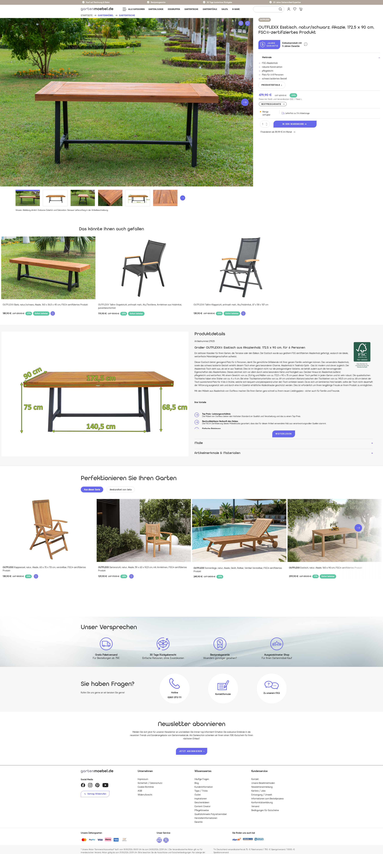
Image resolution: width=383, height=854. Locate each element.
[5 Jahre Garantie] (306, 44)
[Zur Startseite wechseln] (97, 9)
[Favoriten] (294, 9)
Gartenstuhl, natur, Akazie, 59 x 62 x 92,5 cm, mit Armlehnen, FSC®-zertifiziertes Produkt (142, 569)
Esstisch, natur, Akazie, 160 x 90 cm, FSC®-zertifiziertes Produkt (325, 568)
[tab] (92, 489)
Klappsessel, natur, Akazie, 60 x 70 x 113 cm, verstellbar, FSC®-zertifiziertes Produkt (44, 569)
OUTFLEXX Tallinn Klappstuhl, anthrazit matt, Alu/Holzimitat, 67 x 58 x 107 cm (231, 304)
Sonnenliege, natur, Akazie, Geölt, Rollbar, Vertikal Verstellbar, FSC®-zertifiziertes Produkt (238, 570)
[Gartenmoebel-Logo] (106, 771)
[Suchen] (280, 9)
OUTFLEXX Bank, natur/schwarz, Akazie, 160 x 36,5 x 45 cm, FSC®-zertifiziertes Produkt (45, 304)
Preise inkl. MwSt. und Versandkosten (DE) (280, 99)
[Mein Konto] (288, 9)
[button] (245, 102)
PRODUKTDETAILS (271, 85)
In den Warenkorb (293, 124)
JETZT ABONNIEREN (190, 751)
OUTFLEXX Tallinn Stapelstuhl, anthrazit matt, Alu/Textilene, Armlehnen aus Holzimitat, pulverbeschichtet (140, 306)
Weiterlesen (283, 434)
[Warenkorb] (300, 9)
